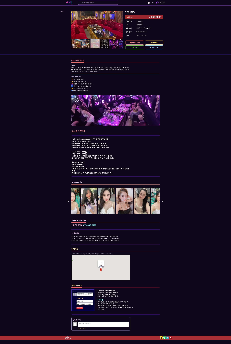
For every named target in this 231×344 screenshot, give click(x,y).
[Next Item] (120, 25)
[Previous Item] (74, 25)
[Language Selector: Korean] (150, 3)
